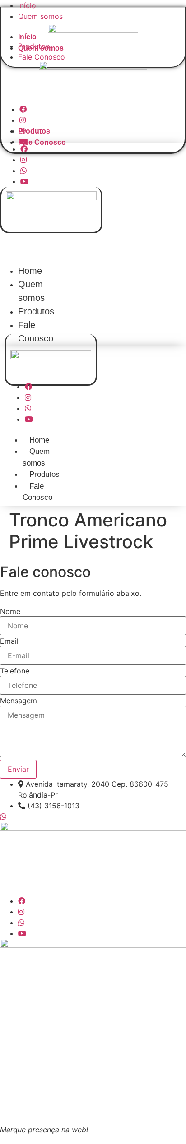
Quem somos (40, 16)
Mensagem (18, 700)
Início (27, 5)
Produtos (34, 131)
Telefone (14, 670)
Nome (10, 611)
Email (9, 641)
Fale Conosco (41, 56)
